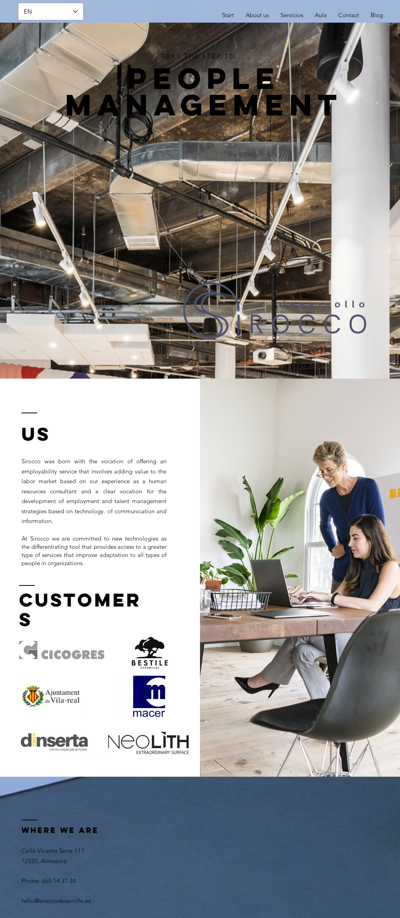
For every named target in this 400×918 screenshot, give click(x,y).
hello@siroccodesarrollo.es (56, 900)
